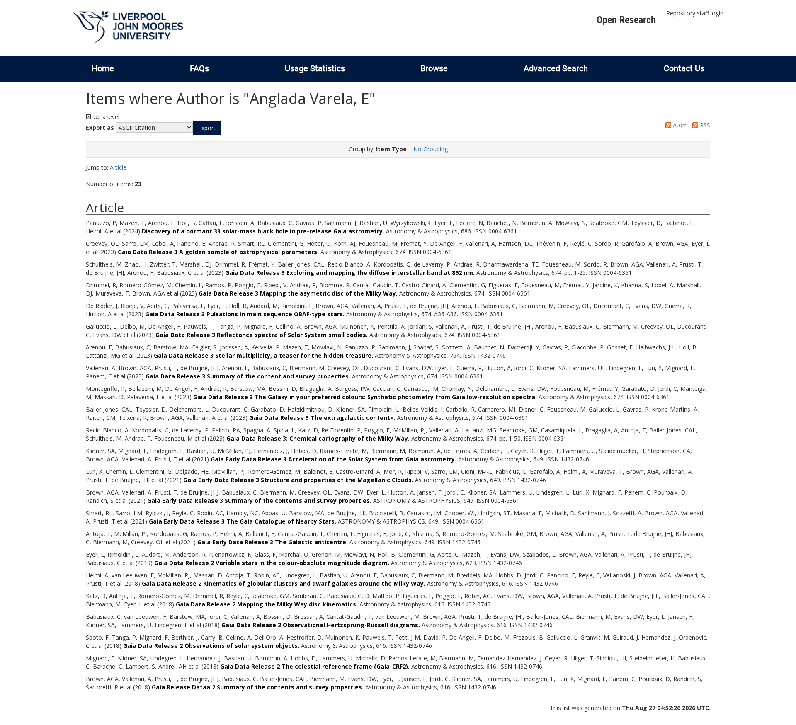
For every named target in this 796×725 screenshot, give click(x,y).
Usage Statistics (315, 68)
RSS (704, 125)
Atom (679, 125)
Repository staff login (694, 13)
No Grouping (430, 149)
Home (103, 68)
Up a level (105, 117)
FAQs (199, 68)
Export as (100, 127)
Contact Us (684, 68)
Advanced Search (556, 68)
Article (118, 167)
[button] (207, 128)
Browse (434, 68)
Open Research (626, 20)
